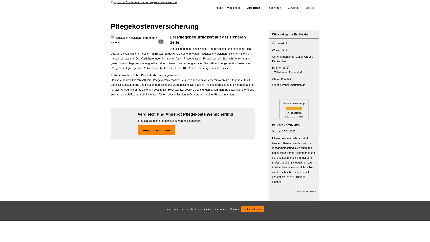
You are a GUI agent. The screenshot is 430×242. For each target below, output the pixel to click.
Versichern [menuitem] (233, 7)
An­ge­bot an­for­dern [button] (156, 130)
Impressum (172, 209)
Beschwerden (221, 209)
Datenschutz (186, 209)
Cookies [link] (234, 209)
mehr (276, 181)
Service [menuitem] (309, 7)
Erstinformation (203, 209)
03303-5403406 (281, 78)
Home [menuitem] (219, 7)
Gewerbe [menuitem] (293, 7)
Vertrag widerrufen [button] (253, 209)
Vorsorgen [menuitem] (253, 7)
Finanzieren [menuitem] (274, 7)
